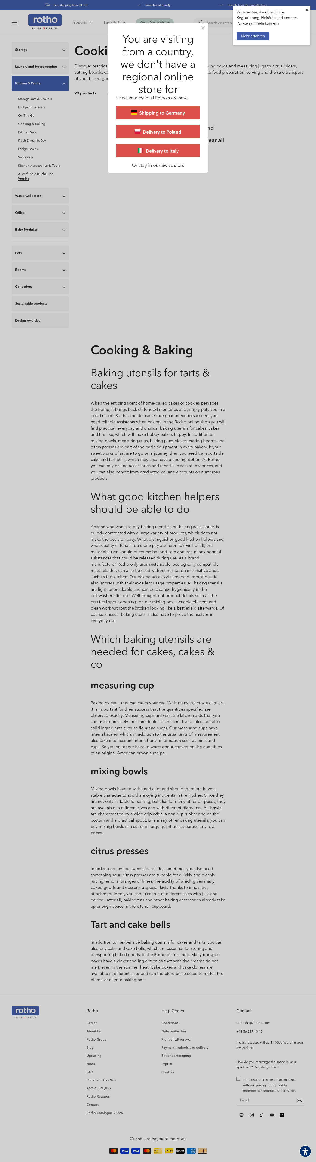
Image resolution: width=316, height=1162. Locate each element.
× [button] (307, 10)
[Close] (203, 27)
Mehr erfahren (253, 35)
